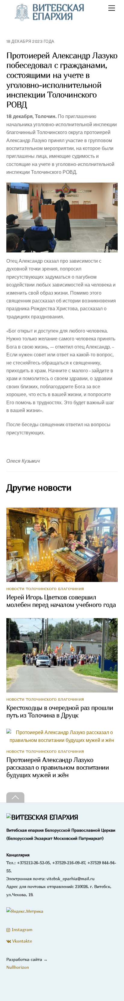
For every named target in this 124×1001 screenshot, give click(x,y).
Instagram (22, 929)
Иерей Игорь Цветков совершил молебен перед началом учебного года (61, 600)
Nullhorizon (17, 967)
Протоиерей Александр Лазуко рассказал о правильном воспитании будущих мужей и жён (57, 767)
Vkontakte (21, 940)
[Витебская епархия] (42, 817)
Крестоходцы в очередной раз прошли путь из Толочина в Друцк (59, 711)
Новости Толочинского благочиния (45, 589)
